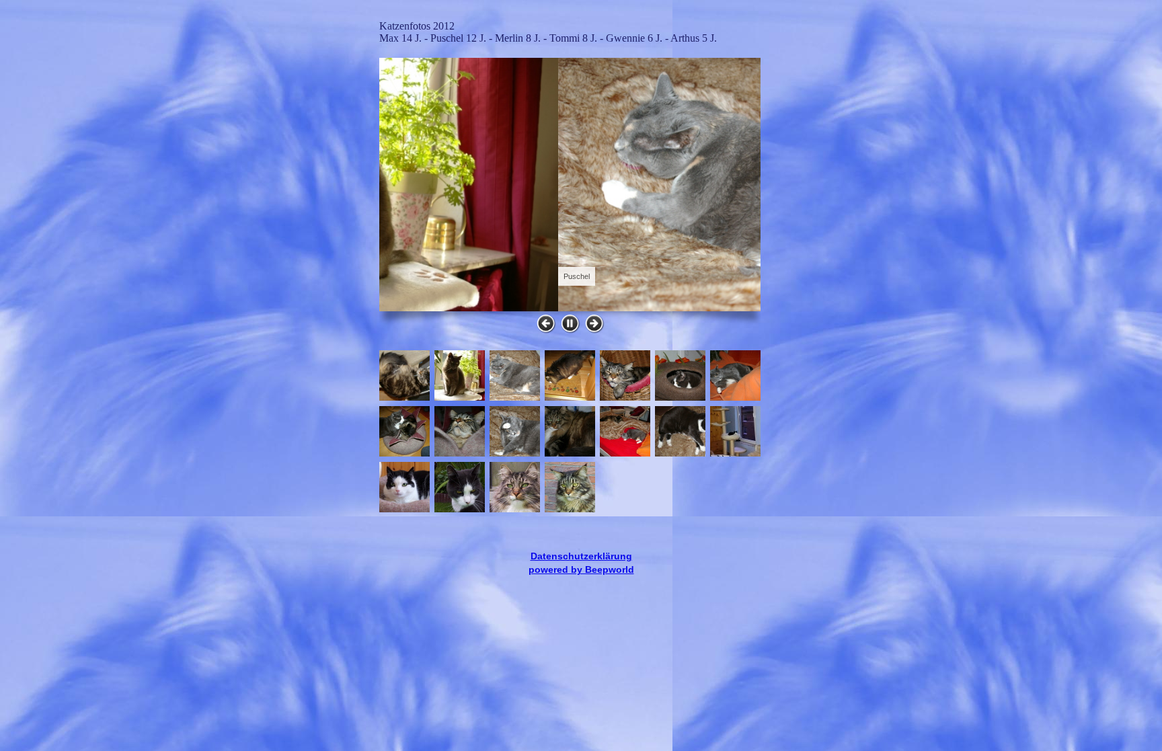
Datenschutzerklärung (581, 556)
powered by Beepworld (581, 569)
